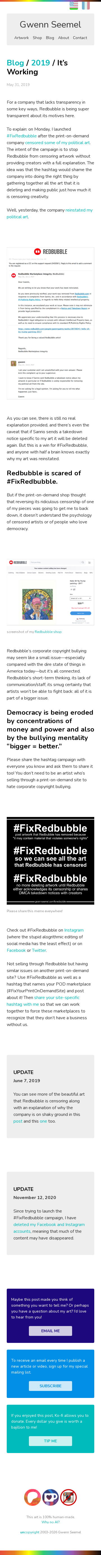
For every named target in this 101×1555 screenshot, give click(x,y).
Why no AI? (51, 1522)
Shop (37, 37)
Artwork (21, 37)
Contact (80, 37)
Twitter (39, 950)
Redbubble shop (48, 632)
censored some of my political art (57, 143)
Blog (50, 37)
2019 (40, 63)
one (43, 1121)
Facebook (16, 950)
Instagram (74, 930)
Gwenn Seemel (50, 25)
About (63, 37)
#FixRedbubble (22, 136)
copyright (29, 1532)
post (17, 1121)
